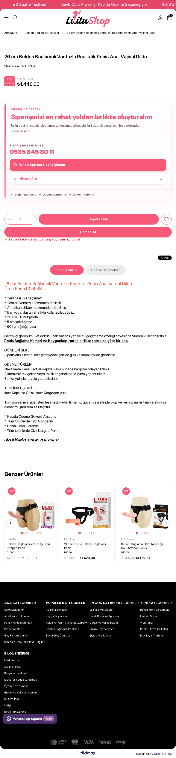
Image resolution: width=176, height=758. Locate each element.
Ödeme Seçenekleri (106, 270)
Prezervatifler (12, 629)
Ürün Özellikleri (66, 270)
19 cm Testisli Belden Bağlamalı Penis (85, 546)
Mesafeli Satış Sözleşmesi (21, 679)
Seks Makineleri (14, 609)
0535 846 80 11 (32, 152)
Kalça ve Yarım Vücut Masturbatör (67, 622)
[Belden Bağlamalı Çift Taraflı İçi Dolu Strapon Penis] (145, 511)
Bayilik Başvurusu (15, 711)
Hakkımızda (11, 660)
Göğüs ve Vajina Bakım (104, 622)
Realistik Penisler (57, 609)
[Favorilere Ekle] (166, 219)
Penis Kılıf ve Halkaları (154, 629)
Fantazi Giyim (148, 616)
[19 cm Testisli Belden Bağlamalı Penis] (88, 511)
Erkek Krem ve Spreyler (104, 616)
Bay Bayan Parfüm (151, 635)
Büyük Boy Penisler (58, 635)
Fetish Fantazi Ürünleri (18, 622)
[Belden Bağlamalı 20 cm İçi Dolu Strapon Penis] (31, 511)
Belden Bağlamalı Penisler (62, 629)
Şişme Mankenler (100, 635)
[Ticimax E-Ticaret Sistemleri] (88, 754)
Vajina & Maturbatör (102, 609)
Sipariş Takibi (12, 666)
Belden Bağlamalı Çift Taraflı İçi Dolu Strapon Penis (142, 546)
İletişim (8, 705)
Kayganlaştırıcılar (56, 616)
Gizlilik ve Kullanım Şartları (20, 692)
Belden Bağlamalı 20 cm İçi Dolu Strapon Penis (28, 546)
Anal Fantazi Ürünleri (17, 616)
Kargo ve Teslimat (15, 673)
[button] (22, 533)
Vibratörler (146, 622)
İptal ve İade (12, 699)
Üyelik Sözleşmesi (16, 686)
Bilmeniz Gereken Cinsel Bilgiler (24, 642)
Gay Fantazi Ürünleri (16, 635)
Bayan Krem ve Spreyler (155, 609)
